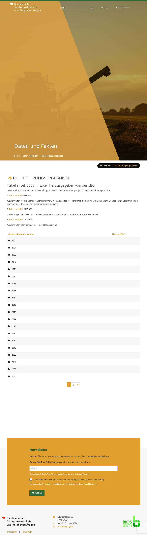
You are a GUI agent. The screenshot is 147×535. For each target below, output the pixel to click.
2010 (14, 347)
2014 (14, 319)
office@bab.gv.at (65, 526)
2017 (14, 297)
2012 (14, 333)
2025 (14, 240)
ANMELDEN (37, 493)
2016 (14, 304)
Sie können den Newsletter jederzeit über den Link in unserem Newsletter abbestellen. (63, 484)
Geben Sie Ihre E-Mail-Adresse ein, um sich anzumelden (60, 462)
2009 (14, 354)
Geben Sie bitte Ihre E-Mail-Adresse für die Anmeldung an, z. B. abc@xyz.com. (59, 474)
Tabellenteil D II (16, 209)
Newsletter (27, 531)
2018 (14, 290)
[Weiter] (77, 384)
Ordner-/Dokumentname (21, 234)
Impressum (12, 531)
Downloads (105, 165)
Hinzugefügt (118, 234)
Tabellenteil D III (16, 219)
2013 (14, 326)
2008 (14, 362)
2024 (14, 247)
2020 (14, 276)
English (105, 7)
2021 (14, 269)
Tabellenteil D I (16, 195)
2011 (14, 340)
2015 (14, 312)
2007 (14, 369)
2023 (14, 254)
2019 (14, 283)
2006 (14, 376)
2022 (14, 262)
